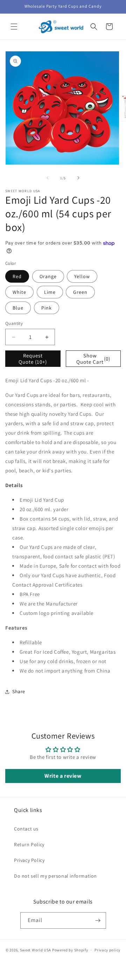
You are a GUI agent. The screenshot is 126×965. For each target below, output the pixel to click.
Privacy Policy (29, 860)
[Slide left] (47, 178)
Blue (18, 308)
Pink (46, 308)
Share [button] (18, 691)
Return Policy (29, 844)
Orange (48, 276)
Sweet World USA (35, 950)
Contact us (26, 829)
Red (17, 276)
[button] (14, 26)
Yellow (82, 276)
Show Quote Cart (93, 358)
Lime (50, 292)
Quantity (14, 323)
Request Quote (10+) (33, 358)
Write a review (62, 775)
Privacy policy (107, 950)
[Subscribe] (98, 920)
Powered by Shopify (70, 950)
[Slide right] (78, 178)
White (19, 292)
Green (80, 292)
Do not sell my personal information (55, 876)
